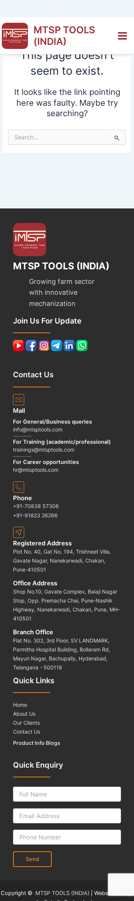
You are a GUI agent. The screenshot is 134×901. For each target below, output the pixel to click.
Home (20, 705)
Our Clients (26, 722)
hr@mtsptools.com (35, 470)
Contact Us (26, 731)
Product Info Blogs (36, 743)
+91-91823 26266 (35, 515)
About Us (24, 713)
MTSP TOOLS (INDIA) (64, 35)
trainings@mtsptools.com (43, 449)
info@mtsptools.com (38, 429)
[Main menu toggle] (122, 36)
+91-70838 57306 (36, 506)
